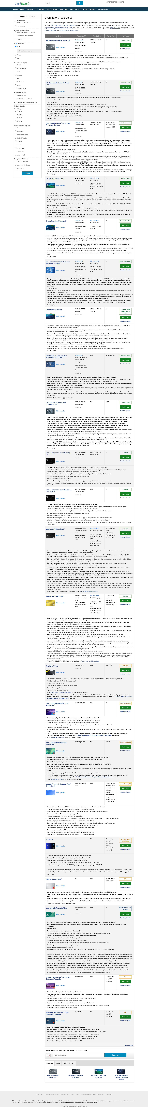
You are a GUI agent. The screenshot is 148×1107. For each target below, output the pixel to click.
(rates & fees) (98, 1077)
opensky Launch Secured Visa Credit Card (58, 785)
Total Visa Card (52, 666)
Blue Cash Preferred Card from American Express (58, 124)
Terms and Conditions (104, 1094)
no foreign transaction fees (69, 30)
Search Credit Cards (67, 1094)
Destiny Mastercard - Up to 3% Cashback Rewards (58, 978)
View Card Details (125, 48)
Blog (77, 1094)
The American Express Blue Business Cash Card (56, 357)
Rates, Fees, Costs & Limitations (61, 692)
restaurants (68, 28)
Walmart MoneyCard (54, 879)
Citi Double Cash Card (55, 179)
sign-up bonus (115, 28)
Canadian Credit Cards (88, 1094)
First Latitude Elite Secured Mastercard (56, 743)
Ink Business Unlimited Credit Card (57, 84)
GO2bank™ (50, 839)
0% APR (72, 1063)
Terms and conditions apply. (89, 591)
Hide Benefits (60, 47)
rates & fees (78, 51)
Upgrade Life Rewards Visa (56, 908)
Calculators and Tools (51, 1094)
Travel (65, 1063)
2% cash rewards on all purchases (63, 25)
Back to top (129, 1045)
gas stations (59, 28)
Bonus (58, 1063)
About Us (39, 1094)
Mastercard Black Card (55, 529)
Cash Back (50, 1063)
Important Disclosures (57, 737)
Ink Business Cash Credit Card (58, 41)
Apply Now (125, 45)
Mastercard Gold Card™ (55, 596)
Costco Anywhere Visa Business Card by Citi (58, 491)
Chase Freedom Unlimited (56, 221)
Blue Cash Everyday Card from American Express (58, 263)
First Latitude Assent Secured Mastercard (57, 704)
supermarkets (49, 28)
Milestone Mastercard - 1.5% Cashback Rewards (57, 1013)
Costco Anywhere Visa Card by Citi (58, 453)
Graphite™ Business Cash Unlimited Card (56, 403)
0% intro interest (50, 30)
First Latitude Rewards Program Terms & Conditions (93, 735)
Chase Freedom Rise (54, 310)
